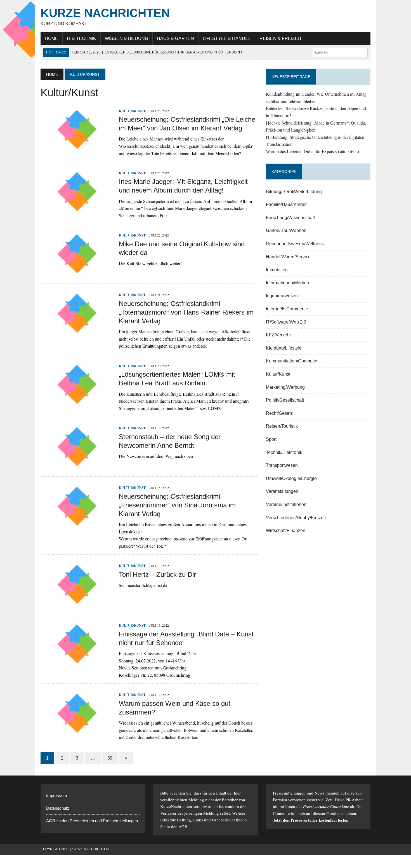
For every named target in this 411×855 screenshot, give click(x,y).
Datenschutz (57, 808)
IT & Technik (81, 38)
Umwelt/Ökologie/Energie (291, 478)
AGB (183, 826)
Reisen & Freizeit (280, 38)
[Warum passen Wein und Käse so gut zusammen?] (77, 732)
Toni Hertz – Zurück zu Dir (157, 574)
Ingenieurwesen (282, 295)
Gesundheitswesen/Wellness (295, 243)
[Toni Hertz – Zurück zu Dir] (77, 603)
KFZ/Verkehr (278, 334)
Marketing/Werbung (285, 387)
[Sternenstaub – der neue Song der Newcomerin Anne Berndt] (77, 465)
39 (109, 758)
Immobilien (277, 269)
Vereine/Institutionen (286, 504)
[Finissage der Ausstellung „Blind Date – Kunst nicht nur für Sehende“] (77, 662)
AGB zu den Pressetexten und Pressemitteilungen (92, 820)
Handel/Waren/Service (288, 256)
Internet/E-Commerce (287, 308)
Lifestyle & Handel (227, 38)
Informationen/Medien (287, 282)
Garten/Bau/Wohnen (286, 230)
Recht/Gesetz (279, 413)
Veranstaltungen (282, 491)
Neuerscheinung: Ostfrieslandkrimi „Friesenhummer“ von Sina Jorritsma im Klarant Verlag (177, 505)
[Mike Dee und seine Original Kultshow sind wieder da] (77, 272)
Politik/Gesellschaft (285, 400)
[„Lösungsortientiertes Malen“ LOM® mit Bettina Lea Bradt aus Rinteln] (77, 403)
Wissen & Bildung (126, 38)
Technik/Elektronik (284, 452)
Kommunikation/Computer (292, 361)
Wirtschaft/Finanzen (285, 530)
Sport (271, 439)
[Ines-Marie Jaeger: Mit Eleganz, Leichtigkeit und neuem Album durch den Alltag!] (77, 210)
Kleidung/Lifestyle (283, 348)
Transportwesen (282, 465)
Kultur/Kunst (132, 111)
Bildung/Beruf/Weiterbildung (294, 191)
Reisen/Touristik (282, 426)
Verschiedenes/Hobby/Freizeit (296, 517)
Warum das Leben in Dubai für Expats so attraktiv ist (312, 151)
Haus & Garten (175, 38)
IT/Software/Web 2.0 (286, 322)
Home (51, 38)
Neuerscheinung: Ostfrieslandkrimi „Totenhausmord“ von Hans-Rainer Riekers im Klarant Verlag (186, 312)
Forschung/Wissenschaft (290, 217)
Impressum (56, 795)
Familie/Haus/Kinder (286, 204)
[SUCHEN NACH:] (340, 52)
